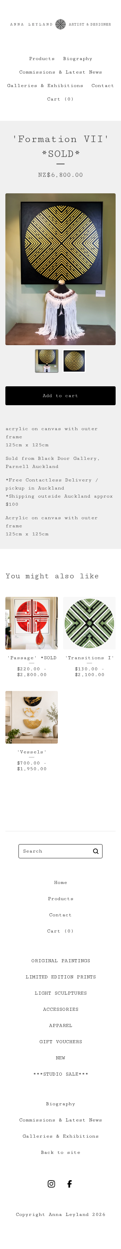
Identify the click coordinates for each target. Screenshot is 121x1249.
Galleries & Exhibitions (45, 85)
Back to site (60, 1152)
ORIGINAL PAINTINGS (60, 961)
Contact (102, 85)
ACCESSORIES (60, 1009)
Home (60, 882)
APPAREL (60, 1025)
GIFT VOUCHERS (60, 1042)
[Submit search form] (96, 851)
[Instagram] (51, 1183)
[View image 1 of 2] (46, 361)
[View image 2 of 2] (74, 361)
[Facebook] (70, 1183)
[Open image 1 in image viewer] (60, 269)
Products (42, 58)
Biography (77, 58)
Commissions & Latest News (60, 72)
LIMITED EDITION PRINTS (61, 977)
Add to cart (60, 395)
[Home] (60, 24)
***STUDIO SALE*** (60, 1074)
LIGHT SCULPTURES (61, 993)
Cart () (60, 99)
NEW (60, 1058)
